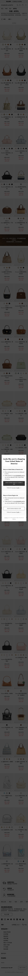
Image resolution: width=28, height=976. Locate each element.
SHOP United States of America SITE (14, 483)
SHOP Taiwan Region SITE (14, 508)
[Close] (24, 456)
